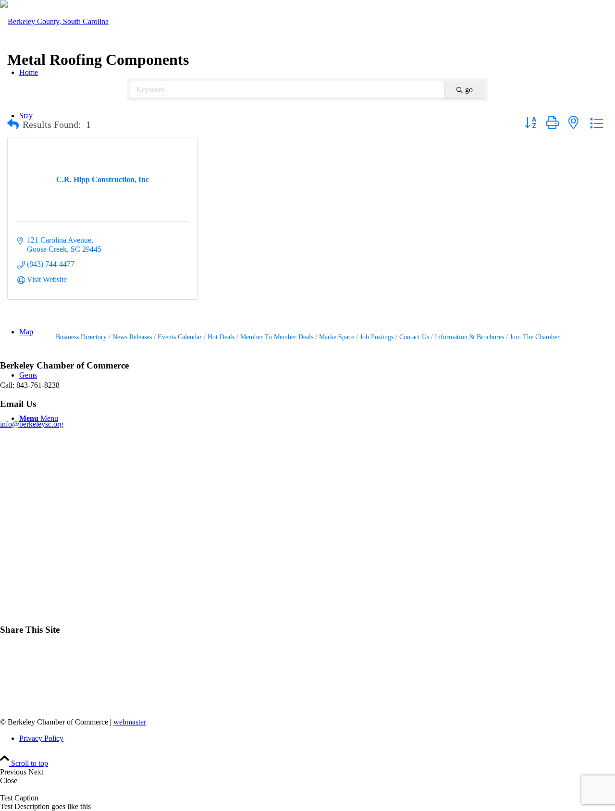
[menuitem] (317, 738)
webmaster (129, 722)
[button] (13, 124)
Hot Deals (221, 337)
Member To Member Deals (276, 337)
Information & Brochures (469, 337)
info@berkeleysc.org (31, 424)
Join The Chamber (535, 337)
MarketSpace (336, 337)
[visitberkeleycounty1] (54, 21)
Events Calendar (180, 337)
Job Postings (377, 337)
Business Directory (81, 337)
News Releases (132, 337)
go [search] (469, 90)
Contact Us (414, 337)
